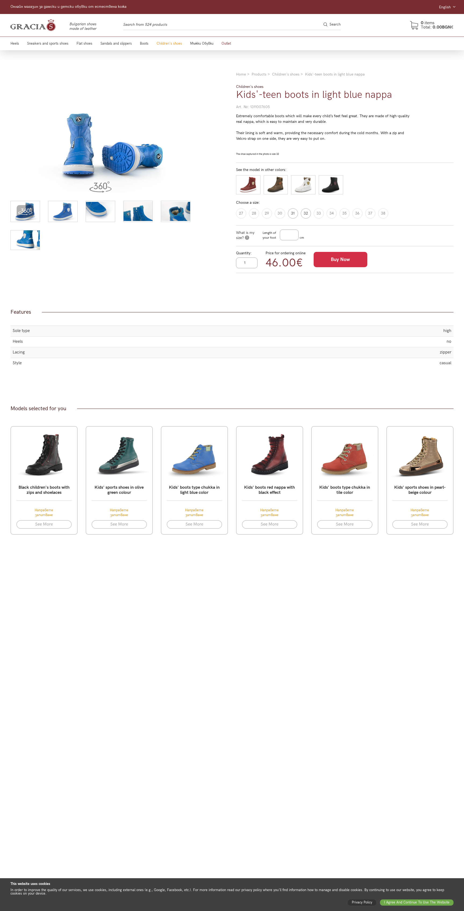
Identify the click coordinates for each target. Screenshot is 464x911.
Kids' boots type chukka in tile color (344, 490)
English (445, 7)
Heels (14, 43)
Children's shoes (169, 43)
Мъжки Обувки (201, 43)
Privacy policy (362, 902)
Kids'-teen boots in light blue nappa (335, 74)
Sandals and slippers (116, 43)
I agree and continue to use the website (417, 902)
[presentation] (16, 132)
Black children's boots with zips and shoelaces (44, 490)
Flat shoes (84, 43)
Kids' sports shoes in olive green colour (119, 490)
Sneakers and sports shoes (47, 43)
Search (335, 24)
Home (241, 74)
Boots (144, 43)
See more (44, 524)
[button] (25, 211)
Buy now (340, 259)
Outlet (226, 43)
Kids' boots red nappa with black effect (269, 490)
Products (259, 74)
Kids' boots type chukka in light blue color (194, 490)
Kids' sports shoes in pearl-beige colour (420, 490)
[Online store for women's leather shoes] (38, 25)
